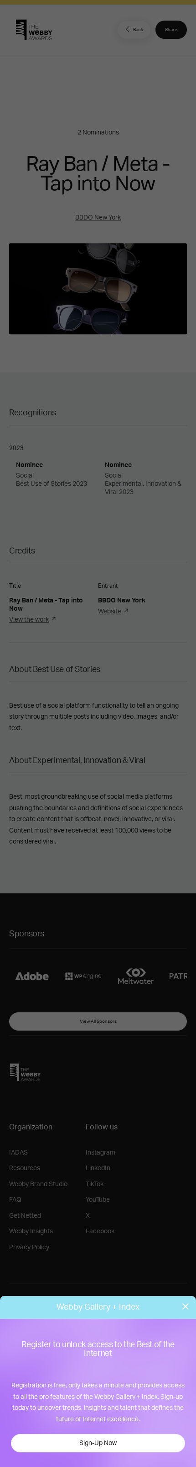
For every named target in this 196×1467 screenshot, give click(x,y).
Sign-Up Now (98, 1443)
